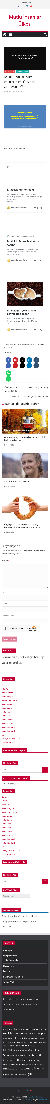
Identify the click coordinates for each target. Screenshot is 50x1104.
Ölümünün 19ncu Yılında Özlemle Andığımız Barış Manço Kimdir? (26, 389)
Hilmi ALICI (6, 689)
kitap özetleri (39, 1038)
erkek (25, 1034)
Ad (3, 592)
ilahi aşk (27, 1038)
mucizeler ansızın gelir (19, 1046)
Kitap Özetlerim (7, 693)
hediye (10, 1038)
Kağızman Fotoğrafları (13, 977)
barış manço (21, 1029)
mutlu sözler (28, 1055)
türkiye (31, 1064)
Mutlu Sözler (9, 71)
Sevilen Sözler (9, 982)
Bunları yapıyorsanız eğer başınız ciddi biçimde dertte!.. (24, 439)
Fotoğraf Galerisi (10, 955)
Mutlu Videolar (7, 719)
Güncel (4, 685)
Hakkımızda (8, 966)
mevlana (25, 1042)
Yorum (5, 560)
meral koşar (18, 1042)
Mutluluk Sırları (22, 71)
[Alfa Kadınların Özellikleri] (25, 455)
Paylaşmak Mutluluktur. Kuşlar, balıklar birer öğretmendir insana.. (22, 526)
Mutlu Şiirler (6, 712)
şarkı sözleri (8, 1074)
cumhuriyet (42, 1029)
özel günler (33, 1068)
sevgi (38, 1060)
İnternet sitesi (8, 615)
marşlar (10, 1042)
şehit (16, 1075)
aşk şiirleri (13, 1029)
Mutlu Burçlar (7, 708)
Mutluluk (9, 1050)
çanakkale (12, 1069)
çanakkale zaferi (21, 1069)
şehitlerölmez (22, 1075)
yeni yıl (36, 1064)
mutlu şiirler (21, 1060)
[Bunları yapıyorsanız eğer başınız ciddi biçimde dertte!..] (25, 410)
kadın (33, 1038)
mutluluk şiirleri (16, 1055)
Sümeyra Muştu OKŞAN (11, 739)
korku (5, 1042)
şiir (3, 735)
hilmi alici (19, 1038)
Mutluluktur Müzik (8, 727)
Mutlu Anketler (7, 704)
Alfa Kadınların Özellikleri (17, 481)
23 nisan (6, 1029)
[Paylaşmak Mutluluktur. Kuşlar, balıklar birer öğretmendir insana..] (25, 496)
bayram (29, 1029)
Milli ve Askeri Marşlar (10, 700)
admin (19, 92)
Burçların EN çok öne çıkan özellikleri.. (28, 396)
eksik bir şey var (13, 1033)
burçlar (35, 1029)
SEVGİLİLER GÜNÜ (9, 1064)
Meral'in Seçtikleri (8, 696)
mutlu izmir (33, 1046)
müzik (32, 1060)
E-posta (5, 603)
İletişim (6, 971)
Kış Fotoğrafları (12, 960)
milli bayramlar (36, 1042)
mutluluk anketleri (21, 1050)
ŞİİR (42, 1068)
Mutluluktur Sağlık (8, 731)
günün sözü (34, 1033)
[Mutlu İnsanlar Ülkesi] (4, 34)
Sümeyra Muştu (21, 1064)
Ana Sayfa (7, 950)
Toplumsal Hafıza (8, 743)
